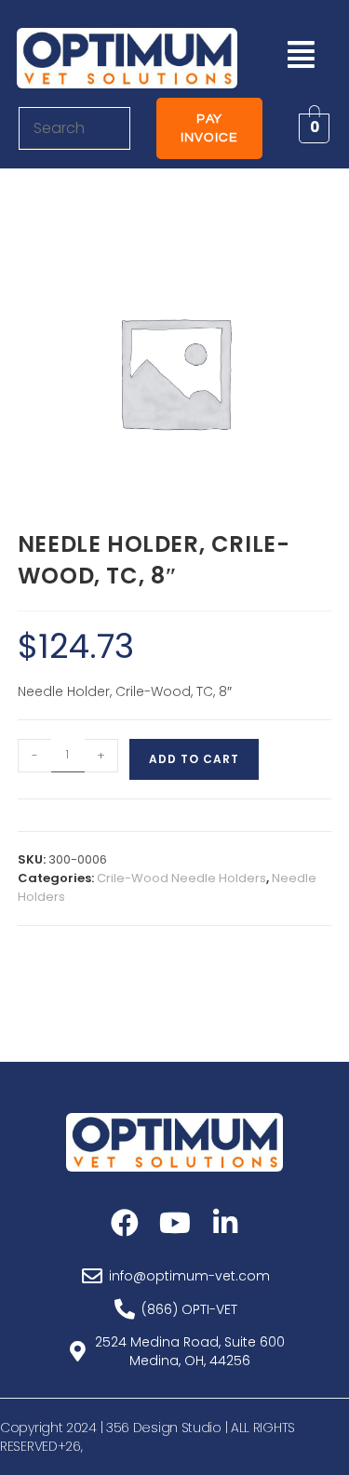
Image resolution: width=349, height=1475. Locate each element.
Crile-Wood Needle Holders (181, 878)
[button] (301, 54)
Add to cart (194, 759)
